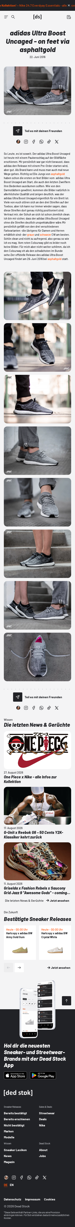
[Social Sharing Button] (17, 130)
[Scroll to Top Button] (66, 1000)
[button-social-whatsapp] (41, 141)
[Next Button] (19, 967)
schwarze (45, 234)
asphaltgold (58, 174)
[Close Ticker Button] (69, 5)
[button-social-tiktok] (49, 141)
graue (30, 234)
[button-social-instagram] (26, 141)
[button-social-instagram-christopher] (18, 141)
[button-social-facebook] (33, 141)
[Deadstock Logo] (37, 17)
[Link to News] (13, 17)
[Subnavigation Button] (6, 17)
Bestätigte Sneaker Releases (37, 919)
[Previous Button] (8, 967)
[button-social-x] (56, 141)
